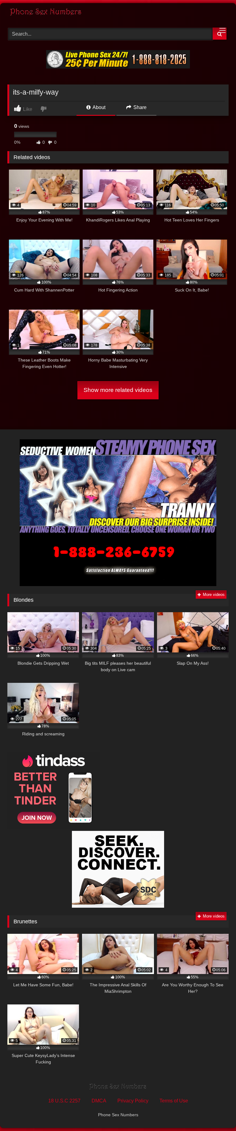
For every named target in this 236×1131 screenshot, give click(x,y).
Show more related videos (118, 390)
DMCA (99, 1100)
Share (139, 107)
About (98, 107)
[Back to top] (217, 1113)
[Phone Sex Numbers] (118, 13)
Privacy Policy (132, 1100)
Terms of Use (173, 1100)
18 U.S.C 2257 (64, 1100)
